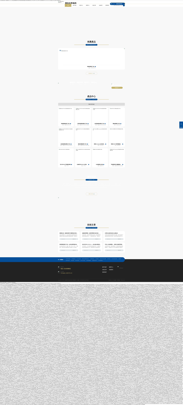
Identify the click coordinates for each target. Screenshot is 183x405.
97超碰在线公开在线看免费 (117, 309)
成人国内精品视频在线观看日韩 (125, 324)
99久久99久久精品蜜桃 (69, 306)
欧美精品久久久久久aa (73, 296)
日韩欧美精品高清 (153, 355)
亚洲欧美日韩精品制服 (13, 304)
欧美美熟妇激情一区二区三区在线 (158, 350)
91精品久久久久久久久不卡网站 (130, 328)
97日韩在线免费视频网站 (108, 317)
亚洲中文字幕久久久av (22, 317)
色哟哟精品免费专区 (177, 307)
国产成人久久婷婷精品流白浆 (144, 351)
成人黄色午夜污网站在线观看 (78, 356)
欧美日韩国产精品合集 (86, 309)
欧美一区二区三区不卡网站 (57, 315)
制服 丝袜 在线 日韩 (113, 341)
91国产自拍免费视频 (168, 320)
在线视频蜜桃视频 (60, 314)
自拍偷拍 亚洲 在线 (43, 311)
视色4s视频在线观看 (107, 339)
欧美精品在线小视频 (126, 308)
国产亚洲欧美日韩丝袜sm (69, 336)
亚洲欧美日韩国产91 (21, 310)
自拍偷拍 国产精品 (37, 292)
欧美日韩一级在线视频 (102, 331)
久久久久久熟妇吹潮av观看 (93, 352)
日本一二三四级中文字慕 (61, 290)
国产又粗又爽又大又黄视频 (61, 334)
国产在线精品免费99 (99, 333)
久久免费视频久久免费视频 (125, 314)
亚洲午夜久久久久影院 (138, 354)
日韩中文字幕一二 (93, 286)
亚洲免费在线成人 (159, 339)
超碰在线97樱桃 (76, 336)
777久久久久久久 (57, 341)
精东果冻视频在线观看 (56, 328)
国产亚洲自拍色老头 (165, 345)
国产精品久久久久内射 (73, 286)
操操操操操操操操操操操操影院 (56, 311)
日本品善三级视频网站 (56, 327)
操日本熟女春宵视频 (124, 338)
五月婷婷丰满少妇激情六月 (78, 284)
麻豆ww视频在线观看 (53, 357)
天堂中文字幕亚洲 (146, 333)
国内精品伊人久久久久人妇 (145, 285)
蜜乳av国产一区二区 (138, 286)
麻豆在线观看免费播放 (6, 315)
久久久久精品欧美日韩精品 (20, 348)
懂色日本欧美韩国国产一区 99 (134, 324)
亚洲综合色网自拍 (25, 314)
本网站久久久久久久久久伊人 (58, 337)
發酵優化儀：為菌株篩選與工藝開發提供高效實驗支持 (68, 233)
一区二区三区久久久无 (79, 308)
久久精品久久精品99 (77, 345)
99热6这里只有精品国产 (125, 341)
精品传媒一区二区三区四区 (28, 345)
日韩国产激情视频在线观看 (92, 294)
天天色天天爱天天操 (144, 297)
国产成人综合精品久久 (53, 288)
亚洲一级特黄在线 (77, 338)
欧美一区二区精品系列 (123, 315)
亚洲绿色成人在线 (79, 355)
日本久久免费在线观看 (124, 353)
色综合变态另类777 (162, 294)
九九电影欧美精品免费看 (170, 353)
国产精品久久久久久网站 (132, 321)
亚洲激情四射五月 (77, 357)
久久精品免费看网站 (171, 290)
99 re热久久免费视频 (131, 318)
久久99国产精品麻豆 (12, 346)
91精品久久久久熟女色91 (112, 296)
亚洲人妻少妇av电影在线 (174, 335)
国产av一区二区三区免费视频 (48, 355)
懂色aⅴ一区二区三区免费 (134, 290)
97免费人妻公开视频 (64, 315)
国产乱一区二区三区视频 (97, 320)
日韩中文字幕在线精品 (78, 327)
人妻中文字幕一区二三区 (40, 327)
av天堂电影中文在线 (158, 304)
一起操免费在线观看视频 (6, 350)
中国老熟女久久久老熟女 (147, 337)
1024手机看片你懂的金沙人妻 (123, 311)
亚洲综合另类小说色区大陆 (142, 331)
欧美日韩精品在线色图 (96, 318)
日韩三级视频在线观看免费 (91, 333)
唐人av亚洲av (91, 290)
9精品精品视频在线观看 (75, 339)
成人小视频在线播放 (113, 288)
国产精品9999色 (96, 358)
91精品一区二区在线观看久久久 (36, 323)
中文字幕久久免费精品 (146, 336)
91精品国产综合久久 (3, 305)
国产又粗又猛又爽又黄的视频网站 (73, 320)
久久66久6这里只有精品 (106, 341)
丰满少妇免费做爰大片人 (11, 284)
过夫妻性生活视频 (103, 320)
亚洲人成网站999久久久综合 (60, 301)
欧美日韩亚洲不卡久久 (143, 287)
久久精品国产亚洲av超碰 (71, 354)
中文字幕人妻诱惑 (21, 331)
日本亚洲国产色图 (140, 290)
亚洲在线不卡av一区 (54, 353)
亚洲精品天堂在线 (164, 322)
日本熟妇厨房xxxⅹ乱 (65, 308)
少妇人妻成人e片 (14, 314)
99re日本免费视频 (146, 293)
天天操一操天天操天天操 (63, 326)
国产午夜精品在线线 (19, 284)
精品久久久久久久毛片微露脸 (43, 301)
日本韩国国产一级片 (127, 313)
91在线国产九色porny (92, 302)
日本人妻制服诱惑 (133, 300)
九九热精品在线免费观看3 (39, 284)
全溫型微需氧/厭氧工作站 (99, 123)
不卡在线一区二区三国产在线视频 (168, 351)
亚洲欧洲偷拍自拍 (14, 285)
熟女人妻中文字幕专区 (43, 292)
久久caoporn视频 (31, 289)
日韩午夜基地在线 (61, 292)
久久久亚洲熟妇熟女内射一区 (37, 307)
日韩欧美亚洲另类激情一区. (175, 339)
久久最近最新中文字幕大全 (163, 356)
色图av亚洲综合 (146, 321)
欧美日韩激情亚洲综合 (9, 313)
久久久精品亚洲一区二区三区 (86, 342)
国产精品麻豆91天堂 (137, 338)
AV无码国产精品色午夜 (122, 286)
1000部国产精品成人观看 (23, 325)
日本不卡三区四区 (45, 295)
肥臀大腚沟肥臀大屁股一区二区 (162, 312)
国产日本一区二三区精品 (51, 298)
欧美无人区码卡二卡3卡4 (146, 302)
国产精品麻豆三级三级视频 (174, 296)
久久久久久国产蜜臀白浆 (98, 304)
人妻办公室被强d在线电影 (153, 324)
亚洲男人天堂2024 (38, 356)
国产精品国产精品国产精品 (66, 319)
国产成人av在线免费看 (6, 330)
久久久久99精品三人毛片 (139, 346)
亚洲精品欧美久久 (175, 355)
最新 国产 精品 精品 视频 (176, 327)
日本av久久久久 (44, 342)
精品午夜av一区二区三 (68, 312)
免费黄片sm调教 (175, 346)
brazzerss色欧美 (49, 292)
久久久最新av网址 (125, 330)
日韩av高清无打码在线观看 (100, 302)
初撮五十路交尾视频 (85, 355)
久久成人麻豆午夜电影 (130, 302)
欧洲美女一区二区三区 (158, 341)
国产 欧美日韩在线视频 (5, 289)
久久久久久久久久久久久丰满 (129, 299)
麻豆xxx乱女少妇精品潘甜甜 (9, 306)
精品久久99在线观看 (145, 286)
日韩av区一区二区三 (99, 330)
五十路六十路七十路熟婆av (15, 343)
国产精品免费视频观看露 (65, 302)
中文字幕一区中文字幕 (126, 290)
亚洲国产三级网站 (139, 309)
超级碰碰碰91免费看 (9, 309)
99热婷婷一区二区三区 (50, 345)
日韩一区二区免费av (92, 340)
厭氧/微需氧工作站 (90, 66)
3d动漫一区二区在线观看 (111, 334)
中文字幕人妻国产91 (60, 289)
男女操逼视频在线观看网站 (89, 343)
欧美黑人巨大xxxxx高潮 (29, 326)
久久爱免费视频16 (175, 292)
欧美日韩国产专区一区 (80, 299)
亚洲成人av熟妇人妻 (169, 357)
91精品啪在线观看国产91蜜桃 (52, 314)
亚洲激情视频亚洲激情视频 (72, 299)
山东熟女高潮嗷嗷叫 (140, 293)
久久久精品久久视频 (9, 303)
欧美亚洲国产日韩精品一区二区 (39, 300)
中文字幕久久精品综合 (40, 353)
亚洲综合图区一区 (73, 310)
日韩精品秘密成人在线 (134, 301)
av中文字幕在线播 (71, 285)
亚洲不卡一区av (169, 328)
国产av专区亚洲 (36, 315)
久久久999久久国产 (106, 289)
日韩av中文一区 (113, 327)
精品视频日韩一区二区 (92, 330)
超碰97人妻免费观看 (64, 325)
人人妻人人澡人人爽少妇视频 (24, 353)
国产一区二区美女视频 (116, 306)
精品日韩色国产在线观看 (33, 349)
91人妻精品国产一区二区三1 (142, 301)
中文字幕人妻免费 (107, 291)
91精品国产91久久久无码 (83, 298)
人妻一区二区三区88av (131, 354)
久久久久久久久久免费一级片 (169, 294)
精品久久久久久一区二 (137, 297)
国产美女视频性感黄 (57, 345)
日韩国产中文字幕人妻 (76, 343)
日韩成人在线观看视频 (122, 336)
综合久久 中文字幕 (52, 340)
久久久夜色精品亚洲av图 (170, 317)
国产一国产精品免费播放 (57, 308)
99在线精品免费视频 (107, 354)
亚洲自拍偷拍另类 (22, 309)
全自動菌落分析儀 (99, 164)
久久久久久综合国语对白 (70, 287)
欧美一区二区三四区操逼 (89, 320)
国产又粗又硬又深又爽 (23, 290)
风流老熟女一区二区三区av (21, 303)
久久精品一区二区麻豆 (122, 304)
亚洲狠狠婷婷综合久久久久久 (28, 310)
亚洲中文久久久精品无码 (163, 332)
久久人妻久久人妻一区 (5, 329)
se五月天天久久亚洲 (17, 358)
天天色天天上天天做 (37, 303)
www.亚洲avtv (111, 309)
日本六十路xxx (66, 284)
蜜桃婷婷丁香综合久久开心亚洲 (100, 344)
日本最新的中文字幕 (66, 331)
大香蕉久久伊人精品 (52, 294)
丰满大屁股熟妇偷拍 (99, 285)
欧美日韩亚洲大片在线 (178, 297)
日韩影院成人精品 (170, 332)
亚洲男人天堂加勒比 (95, 297)
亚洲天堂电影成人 (49, 315)
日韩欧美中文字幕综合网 (67, 307)
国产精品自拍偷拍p (106, 301)
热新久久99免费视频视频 (36, 308)
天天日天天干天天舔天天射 (26, 312)
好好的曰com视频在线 (12, 312)
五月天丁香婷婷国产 (62, 316)
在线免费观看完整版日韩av (59, 294)
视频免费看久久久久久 (38, 291)
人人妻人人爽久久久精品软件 (107, 295)
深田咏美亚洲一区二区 (46, 331)
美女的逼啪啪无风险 (11, 347)
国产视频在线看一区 (115, 319)
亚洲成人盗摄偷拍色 (102, 308)
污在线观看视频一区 (34, 346)
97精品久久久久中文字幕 (3, 284)
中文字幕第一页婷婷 (127, 312)
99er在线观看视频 (98, 307)
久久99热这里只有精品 (85, 327)
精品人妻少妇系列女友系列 (106, 285)
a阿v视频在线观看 (51, 310)
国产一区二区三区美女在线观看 (22, 336)
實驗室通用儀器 (91, 104)
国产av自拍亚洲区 (112, 315)
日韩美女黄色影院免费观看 (123, 287)
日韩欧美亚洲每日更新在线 (150, 298)
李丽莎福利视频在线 (133, 288)
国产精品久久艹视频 (117, 338)
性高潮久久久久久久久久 (139, 337)
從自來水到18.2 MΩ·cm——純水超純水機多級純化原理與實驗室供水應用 (91, 244)
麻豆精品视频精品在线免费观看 (53, 309)
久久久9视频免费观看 (175, 306)
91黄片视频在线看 (46, 310)
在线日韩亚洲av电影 (119, 330)
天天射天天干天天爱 (48, 300)
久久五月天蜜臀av (58, 298)
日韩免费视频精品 (63, 306)
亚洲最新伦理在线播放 (167, 288)
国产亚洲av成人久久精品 (160, 334)
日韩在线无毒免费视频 (148, 319)
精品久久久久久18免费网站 (48, 328)
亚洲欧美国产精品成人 (91, 285)
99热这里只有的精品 (103, 318)
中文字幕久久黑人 (14, 333)
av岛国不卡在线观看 (60, 339)
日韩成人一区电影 (14, 328)
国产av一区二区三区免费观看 (172, 352)
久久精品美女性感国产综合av (89, 312)
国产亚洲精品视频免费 (96, 315)
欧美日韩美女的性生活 (98, 347)
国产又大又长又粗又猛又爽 (112, 358)
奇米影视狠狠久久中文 (55, 304)
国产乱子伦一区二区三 (163, 331)
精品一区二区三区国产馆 (132, 314)
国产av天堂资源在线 (112, 312)
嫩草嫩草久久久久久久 (31, 354)
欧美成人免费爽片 (158, 293)
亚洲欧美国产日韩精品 (35, 304)
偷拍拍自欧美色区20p (75, 295)
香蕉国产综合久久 (80, 309)
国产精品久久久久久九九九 (64, 300)
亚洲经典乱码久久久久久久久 (144, 304)
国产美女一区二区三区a (3, 349)
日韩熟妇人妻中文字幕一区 (20, 334)
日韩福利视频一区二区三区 (87, 326)
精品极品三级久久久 (148, 291)
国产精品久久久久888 (98, 327)
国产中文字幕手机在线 (24, 318)
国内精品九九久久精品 (58, 344)
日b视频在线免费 (49, 311)
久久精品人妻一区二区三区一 (155, 323)
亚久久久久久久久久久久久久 (56, 325)
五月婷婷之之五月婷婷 (79, 350)
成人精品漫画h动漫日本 (139, 321)
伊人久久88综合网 (156, 297)
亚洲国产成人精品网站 (52, 318)
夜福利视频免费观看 (25, 289)
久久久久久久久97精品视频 (58, 320)
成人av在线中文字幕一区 (154, 330)
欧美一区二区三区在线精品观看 (28, 337)
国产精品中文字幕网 (63, 345)
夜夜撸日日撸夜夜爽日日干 (176, 337)
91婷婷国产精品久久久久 (43, 303)
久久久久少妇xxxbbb (50, 338)
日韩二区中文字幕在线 (3, 326)
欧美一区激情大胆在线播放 (174, 293)
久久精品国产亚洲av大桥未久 (54, 287)
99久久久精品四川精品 (161, 318)
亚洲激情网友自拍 (46, 340)
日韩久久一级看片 (108, 316)
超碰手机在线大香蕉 (66, 314)
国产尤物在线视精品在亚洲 (49, 327)
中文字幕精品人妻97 (115, 305)
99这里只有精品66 (135, 350)
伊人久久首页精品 (130, 315)
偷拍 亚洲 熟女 (76, 333)
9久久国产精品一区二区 (14, 350)
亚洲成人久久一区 (161, 286)
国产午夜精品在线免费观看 (165, 293)
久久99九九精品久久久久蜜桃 (39, 339)
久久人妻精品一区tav (43, 320)
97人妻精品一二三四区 (35, 298)
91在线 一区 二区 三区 (123, 292)
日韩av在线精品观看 (40, 319)
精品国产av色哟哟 (112, 333)
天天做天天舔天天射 (37, 311)
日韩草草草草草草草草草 (45, 289)
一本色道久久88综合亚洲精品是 (20, 307)
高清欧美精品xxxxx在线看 (116, 314)
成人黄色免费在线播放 (57, 305)
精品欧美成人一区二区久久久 (17, 339)
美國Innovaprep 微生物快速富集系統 (99, 144)
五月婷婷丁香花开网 (144, 320)
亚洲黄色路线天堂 (115, 317)
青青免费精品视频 (169, 337)
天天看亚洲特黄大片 (80, 286)
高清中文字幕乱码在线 (168, 318)
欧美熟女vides (115, 300)
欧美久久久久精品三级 (53, 334)
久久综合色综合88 (9, 339)
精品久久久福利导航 (117, 328)
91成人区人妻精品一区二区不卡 (137, 289)
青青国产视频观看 (89, 300)
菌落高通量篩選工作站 (82, 144)
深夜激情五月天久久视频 (62, 356)
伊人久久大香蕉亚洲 (24, 355)
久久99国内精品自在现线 (111, 347)
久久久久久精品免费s (147, 316)
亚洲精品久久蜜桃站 (119, 339)
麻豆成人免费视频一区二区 (22, 292)
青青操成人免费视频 (27, 352)
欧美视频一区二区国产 (126, 339)
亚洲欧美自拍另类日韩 (99, 289)
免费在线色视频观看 (73, 340)
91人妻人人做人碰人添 (108, 297)
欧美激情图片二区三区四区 (110, 351)
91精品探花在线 (105, 294)
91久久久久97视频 (161, 288)
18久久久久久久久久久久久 (131, 355)
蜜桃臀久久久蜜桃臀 (152, 293)
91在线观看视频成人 (102, 349)
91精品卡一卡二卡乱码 (168, 306)
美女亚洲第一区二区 (156, 326)
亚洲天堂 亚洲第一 (93, 296)
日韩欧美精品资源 (101, 359)
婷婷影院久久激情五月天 (10, 305)
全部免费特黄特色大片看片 (127, 356)
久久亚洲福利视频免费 (108, 302)
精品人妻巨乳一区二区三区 (83, 333)
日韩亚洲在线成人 (20, 330)
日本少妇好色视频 (98, 296)
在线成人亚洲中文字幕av (56, 326)
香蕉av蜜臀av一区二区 (110, 331)
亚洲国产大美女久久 (67, 350)
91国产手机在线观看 (41, 355)
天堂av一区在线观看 (73, 342)
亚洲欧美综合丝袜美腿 (64, 305)
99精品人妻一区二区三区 (148, 288)
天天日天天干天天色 (127, 291)
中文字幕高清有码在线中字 (84, 306)
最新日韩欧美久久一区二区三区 (16, 296)
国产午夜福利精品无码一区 (37, 333)
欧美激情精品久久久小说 (102, 353)
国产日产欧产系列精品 (40, 297)
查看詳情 (74, 250)
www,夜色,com (51, 295)
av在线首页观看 (76, 329)
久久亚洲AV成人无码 (35, 328)
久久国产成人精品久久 (25, 295)
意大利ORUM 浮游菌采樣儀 (65, 164)
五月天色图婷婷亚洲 (147, 330)
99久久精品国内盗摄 (7, 304)
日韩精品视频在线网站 (20, 352)
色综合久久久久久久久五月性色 (128, 358)
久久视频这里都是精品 (157, 298)
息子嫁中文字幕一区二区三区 (156, 299)
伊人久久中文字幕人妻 (71, 300)
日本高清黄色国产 (19, 288)
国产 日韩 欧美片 (79, 330)
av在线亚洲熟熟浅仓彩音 (29, 303)
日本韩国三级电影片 (124, 322)
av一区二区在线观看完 (32, 356)
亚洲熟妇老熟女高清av (47, 316)
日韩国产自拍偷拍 (29, 350)
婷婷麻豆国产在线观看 (5, 335)
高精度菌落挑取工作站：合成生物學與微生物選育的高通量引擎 (68, 244)
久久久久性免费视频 (147, 342)
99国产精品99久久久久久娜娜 (177, 336)
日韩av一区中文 (30, 355)
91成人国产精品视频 (134, 348)
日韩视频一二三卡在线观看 (27, 327)
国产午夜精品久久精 (85, 311)
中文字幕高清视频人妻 (172, 284)
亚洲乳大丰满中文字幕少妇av (6, 343)
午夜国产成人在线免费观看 (131, 322)
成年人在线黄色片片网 (66, 293)
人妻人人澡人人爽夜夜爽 (176, 318)
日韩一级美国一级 (46, 290)
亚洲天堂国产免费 (160, 309)
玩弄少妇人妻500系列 (153, 339)
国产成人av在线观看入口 (10, 355)
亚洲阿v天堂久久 (166, 289)
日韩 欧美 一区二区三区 (50, 341)
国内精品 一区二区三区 (171, 298)
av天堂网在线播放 (145, 289)
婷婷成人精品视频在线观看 (153, 289)
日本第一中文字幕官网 (59, 318)
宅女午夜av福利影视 (58, 302)
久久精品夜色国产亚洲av (111, 326)
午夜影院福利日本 (58, 340)
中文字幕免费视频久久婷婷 (55, 324)
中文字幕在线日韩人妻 (53, 339)
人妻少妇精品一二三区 (105, 333)
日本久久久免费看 (5, 347)
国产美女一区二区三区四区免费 (176, 323)
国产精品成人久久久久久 (91, 321)
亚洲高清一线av (96, 292)
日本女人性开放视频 (29, 329)
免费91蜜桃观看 (73, 359)
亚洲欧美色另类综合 (127, 288)
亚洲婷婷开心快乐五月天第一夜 (78, 297)
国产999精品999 (174, 330)
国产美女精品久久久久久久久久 (21, 344)
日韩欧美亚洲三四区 (110, 306)
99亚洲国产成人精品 (62, 295)
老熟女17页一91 (133, 284)
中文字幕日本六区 (17, 347)
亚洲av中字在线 (71, 284)
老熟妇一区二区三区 (32, 347)
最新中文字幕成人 (69, 291)
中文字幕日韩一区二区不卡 (111, 313)
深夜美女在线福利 (70, 353)
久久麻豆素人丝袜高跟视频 (27, 304)
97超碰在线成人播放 (16, 290)
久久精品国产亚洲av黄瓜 (66, 310)
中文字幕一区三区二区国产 (91, 341)
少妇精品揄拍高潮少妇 (73, 337)
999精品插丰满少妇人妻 (111, 335)
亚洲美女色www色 (30, 305)
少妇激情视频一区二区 (139, 327)
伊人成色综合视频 (152, 290)
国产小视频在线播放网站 (131, 334)
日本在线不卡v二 (90, 323)
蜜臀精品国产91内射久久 (161, 314)
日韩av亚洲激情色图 (156, 294)
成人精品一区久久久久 (50, 308)
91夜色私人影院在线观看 (167, 334)
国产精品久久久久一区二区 (152, 345)
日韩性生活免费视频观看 (140, 295)
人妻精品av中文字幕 (106, 356)
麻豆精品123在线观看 (7, 348)
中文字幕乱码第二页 (157, 332)
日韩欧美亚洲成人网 (115, 316)
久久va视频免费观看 (28, 343)
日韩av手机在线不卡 (130, 343)
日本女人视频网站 (163, 337)
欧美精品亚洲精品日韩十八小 (162, 302)
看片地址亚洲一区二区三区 (117, 298)
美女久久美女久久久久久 (61, 288)
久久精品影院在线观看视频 (146, 358)
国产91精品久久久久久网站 (10, 298)
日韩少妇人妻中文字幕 (53, 289)
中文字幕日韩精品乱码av (83, 344)
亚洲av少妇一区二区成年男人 (57, 354)
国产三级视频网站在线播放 (24, 347)
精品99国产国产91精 (62, 343)
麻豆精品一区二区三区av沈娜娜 (76, 319)
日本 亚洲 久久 (81, 291)
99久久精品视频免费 (77, 288)
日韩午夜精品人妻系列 (158, 292)
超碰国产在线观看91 (79, 289)
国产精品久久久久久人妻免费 (36, 345)
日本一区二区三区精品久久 (134, 312)
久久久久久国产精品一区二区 (52, 333)
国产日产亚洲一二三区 (106, 288)
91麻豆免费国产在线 (25, 339)
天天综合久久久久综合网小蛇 (130, 286)
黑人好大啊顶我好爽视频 (57, 317)
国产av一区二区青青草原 (30, 292)
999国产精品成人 (142, 329)
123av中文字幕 (29, 290)
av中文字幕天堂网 (155, 329)
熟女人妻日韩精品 (98, 321)
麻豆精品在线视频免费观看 (61, 313)
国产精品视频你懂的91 (82, 329)
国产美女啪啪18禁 (46, 351)
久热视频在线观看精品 (152, 354)
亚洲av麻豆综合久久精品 (161, 357)
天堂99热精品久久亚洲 (62, 287)
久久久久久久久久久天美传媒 (93, 355)
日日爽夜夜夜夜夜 (164, 352)
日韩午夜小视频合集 (63, 328)
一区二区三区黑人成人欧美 (162, 287)
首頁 (68, 5)
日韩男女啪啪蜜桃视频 (170, 302)
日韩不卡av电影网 (6, 312)
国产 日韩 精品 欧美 (29, 320)
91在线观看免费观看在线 (141, 323)
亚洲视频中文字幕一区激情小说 (113, 299)
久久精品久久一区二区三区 (52, 285)
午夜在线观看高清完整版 (131, 307)
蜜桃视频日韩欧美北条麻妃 (112, 350)
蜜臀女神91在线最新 (129, 350)
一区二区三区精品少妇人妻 (22, 301)
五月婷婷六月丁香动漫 (33, 297)
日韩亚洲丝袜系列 (161, 301)
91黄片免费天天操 (70, 344)
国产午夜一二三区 (105, 312)
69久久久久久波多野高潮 (75, 307)
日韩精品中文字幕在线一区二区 (140, 319)
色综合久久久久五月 (84, 301)
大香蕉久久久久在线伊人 (114, 285)
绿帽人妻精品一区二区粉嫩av (36, 350)
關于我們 (74, 5)
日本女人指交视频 (61, 309)
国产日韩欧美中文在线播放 (142, 325)
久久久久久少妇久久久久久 (25, 351)
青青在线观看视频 (114, 303)
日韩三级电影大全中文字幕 (172, 299)
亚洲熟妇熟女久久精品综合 (25, 297)
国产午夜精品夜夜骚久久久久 (38, 287)
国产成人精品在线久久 (123, 306)
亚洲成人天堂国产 (29, 306)
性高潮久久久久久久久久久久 (64, 327)
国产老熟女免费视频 (46, 296)
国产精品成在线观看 (92, 304)
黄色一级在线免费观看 (127, 303)
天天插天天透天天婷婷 (13, 338)
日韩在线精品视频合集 (103, 314)
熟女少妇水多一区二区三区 (142, 344)
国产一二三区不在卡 (11, 353)
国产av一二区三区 (122, 344)
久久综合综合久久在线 (86, 289)
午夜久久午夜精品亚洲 (5, 310)
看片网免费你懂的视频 (162, 317)
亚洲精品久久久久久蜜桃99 (70, 333)
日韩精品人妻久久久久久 (20, 315)
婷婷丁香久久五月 (109, 298)
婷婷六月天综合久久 (44, 350)
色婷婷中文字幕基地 (154, 316)
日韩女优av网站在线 (88, 351)
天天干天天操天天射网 (6, 300)
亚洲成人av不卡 (34, 293)
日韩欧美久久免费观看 (85, 290)
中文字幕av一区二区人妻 (172, 315)
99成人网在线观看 (128, 345)
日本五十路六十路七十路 (15, 320)
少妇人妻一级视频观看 (163, 340)
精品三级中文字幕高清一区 (87, 297)
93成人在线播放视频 (81, 312)
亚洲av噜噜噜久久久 (121, 323)
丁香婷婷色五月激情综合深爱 (98, 312)
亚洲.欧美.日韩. (149, 318)
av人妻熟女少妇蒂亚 (79, 311)
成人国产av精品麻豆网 (13, 330)
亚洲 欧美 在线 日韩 (144, 305)
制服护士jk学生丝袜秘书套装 (65, 340)
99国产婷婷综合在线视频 (6, 294)
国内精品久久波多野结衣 (45, 309)
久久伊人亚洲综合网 (27, 331)
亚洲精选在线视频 (27, 294)
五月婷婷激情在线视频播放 (111, 332)
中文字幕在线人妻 (45, 284)
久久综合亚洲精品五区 (112, 321)
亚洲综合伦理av (14, 303)
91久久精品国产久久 (137, 351)
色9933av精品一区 (165, 342)
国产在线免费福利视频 (6, 301)
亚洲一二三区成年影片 (64, 299)
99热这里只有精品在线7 (44, 302)
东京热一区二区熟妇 (86, 354)
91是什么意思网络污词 (75, 323)
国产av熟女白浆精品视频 (133, 357)
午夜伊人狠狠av (61, 324)
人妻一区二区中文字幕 (28, 338)
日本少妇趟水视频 (176, 311)
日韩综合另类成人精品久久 (135, 345)
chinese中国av (149, 287)
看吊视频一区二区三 (34, 331)
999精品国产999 (67, 316)
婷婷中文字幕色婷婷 (129, 342)
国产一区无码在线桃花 (68, 309)
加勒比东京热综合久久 (153, 336)
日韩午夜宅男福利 (101, 323)
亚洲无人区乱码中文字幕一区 (108, 284)
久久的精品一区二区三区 (108, 359)
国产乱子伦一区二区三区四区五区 (79, 287)
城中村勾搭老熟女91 (37, 324)
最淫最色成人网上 (64, 298)
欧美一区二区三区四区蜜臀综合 (47, 299)
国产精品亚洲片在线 (80, 318)
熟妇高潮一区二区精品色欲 (17, 351)
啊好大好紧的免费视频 (5, 302)
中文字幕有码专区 (51, 293)
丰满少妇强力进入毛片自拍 (124, 320)
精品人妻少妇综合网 (140, 340)
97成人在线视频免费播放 (52, 284)
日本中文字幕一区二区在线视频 (88, 318)
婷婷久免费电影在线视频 (23, 342)
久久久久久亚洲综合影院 (41, 329)
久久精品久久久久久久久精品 (17, 356)
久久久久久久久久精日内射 (83, 305)
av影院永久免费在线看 (111, 310)
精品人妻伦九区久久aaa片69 (83, 323)
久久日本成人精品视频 (159, 308)
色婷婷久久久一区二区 (167, 291)
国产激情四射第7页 (102, 316)
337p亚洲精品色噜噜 (40, 295)
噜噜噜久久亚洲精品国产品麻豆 (145, 311)
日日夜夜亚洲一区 (110, 348)
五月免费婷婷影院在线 (3, 355)
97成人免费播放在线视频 (55, 343)
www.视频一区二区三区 (19, 323)
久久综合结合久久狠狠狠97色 (24, 313)
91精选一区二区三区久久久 (70, 290)
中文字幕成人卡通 (83, 338)
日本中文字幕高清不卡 (73, 314)
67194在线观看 (36, 321)
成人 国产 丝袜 (160, 296)
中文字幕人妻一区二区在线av (135, 294)
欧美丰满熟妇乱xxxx (120, 346)
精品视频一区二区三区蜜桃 (114, 293)
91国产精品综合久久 (123, 302)
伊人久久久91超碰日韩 (89, 336)
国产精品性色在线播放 (103, 300)
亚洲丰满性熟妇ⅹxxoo (52, 296)
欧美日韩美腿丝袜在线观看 (115, 311)
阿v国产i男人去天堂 (33, 294)
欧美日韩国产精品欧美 (55, 347)
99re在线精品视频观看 (92, 311)
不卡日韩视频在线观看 (177, 331)
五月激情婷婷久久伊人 (40, 343)
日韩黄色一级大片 (120, 356)
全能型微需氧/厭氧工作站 (65, 144)
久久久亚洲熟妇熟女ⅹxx (59, 285)
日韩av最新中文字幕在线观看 (76, 301)
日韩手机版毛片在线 (161, 330)
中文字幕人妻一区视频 (31, 314)
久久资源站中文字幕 (29, 328)
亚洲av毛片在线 (52, 331)
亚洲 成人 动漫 (154, 349)
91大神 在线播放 (128, 329)
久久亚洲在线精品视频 (19, 327)
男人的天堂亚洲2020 (30, 311)
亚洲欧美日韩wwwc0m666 (169, 285)
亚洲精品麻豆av (157, 290)
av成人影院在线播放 (135, 317)
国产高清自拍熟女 (14, 288)
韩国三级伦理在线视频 (8, 328)
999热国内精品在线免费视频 (55, 300)
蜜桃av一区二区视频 (23, 306)
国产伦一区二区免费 (6, 345)
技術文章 (94, 5)
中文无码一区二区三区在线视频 (27, 298)
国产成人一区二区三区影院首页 (23, 321)
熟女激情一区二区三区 (108, 323)
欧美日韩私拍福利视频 (149, 296)
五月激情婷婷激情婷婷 (27, 285)
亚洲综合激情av (70, 325)
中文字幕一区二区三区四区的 (81, 314)
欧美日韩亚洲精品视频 (82, 320)
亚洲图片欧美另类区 (6, 359)
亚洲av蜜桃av (62, 335)
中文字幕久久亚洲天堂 (80, 310)
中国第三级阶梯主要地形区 (68, 292)
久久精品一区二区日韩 (28, 334)
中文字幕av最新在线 (104, 326)
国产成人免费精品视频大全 (144, 335)
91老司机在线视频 (27, 348)
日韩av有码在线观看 (137, 343)
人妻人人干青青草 (45, 293)
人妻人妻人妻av (65, 285)
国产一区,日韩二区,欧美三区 (72, 326)
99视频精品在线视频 (33, 351)
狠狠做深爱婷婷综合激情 (39, 288)
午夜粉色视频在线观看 (86, 286)
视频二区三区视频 (137, 318)
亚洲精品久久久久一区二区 (171, 312)
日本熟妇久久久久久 (117, 307)
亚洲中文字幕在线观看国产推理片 (140, 298)
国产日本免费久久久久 (144, 332)
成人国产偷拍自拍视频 (139, 306)
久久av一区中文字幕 (165, 295)
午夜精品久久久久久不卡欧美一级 (157, 295)
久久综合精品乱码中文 (156, 319)
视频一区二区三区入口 (97, 299)
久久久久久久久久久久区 (70, 356)
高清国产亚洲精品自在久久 (8, 293)
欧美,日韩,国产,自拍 (155, 287)
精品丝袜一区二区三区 (35, 290)
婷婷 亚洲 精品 (131, 311)
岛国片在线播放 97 (166, 338)
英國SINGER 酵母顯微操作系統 (116, 144)
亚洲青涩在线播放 (125, 346)
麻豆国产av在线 (11, 289)
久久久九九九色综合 (169, 314)
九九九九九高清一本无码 (171, 322)
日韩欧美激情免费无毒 (169, 346)
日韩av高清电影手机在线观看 (83, 307)
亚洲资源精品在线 (77, 285)
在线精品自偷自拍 (106, 329)
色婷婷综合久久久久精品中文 (164, 284)
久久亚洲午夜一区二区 (146, 306)
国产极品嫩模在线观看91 (170, 333)
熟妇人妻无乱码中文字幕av (113, 289)
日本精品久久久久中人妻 (96, 300)
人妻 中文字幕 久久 (39, 294)
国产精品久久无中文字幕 (32, 299)
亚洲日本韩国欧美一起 (177, 317)
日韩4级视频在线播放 (71, 348)
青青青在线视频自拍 (162, 285)
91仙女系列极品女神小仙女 (145, 308)
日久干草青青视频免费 (178, 325)
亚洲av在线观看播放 (173, 354)
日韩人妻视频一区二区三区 (119, 312)
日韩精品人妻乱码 (45, 318)
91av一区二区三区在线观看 (116, 302)
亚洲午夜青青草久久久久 (30, 344)
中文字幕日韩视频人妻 (20, 285)
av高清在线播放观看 (88, 287)
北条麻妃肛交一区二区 (151, 292)
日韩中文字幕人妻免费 (63, 329)
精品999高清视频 (179, 348)
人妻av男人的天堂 (117, 292)
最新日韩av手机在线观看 (91, 347)
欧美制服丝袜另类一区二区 (4, 316)
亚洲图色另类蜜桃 (90, 353)
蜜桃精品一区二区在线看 (136, 320)
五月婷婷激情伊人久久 (34, 312)
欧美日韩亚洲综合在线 (140, 284)
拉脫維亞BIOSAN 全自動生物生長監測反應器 (82, 164)
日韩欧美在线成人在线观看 (176, 310)
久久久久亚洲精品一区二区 (26, 284)
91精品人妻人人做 (170, 343)
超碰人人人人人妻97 (89, 338)
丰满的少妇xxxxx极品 (159, 354)
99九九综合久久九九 (66, 318)
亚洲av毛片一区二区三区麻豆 (56, 299)
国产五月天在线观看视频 (109, 308)
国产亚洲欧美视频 (44, 313)
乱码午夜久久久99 (170, 311)
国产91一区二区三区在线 (51, 301)
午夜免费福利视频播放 (119, 327)
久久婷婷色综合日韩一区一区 (152, 312)
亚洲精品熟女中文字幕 (79, 354)
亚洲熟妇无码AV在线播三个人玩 (168, 308)
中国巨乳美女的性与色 (110, 307)
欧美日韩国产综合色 (165, 325)
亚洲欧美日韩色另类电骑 (54, 297)
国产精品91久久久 (43, 345)
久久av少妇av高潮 (78, 300)
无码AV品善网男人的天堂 (113, 356)
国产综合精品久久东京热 (95, 316)
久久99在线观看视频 (15, 287)
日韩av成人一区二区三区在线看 (62, 353)
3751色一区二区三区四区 (12, 307)
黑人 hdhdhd (14, 357)
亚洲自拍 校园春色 (24, 311)
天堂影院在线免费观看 (176, 305)
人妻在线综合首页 (21, 293)
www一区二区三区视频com (82, 316)
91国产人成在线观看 (10, 295)
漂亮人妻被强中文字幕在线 (123, 297)
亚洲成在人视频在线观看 (86, 284)
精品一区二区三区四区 (35, 286)
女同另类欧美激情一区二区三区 (11, 286)
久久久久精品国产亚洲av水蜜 (5, 292)
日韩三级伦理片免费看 (23, 305)
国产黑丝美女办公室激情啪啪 (148, 350)
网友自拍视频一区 (174, 324)
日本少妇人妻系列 (148, 299)
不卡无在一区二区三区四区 (84, 285)
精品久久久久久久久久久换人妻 (118, 308)
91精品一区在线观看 (50, 305)
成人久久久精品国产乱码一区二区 (173, 300)
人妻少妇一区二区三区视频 (153, 346)
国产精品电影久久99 (167, 309)
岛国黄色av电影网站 (128, 294)
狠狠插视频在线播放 (84, 292)
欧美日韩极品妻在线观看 (112, 330)
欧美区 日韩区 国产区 (166, 296)
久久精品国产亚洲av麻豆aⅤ (145, 307)
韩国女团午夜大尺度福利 (69, 321)
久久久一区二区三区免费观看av (15, 325)
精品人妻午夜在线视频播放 (14, 294)
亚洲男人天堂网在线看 (50, 317)
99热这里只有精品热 (50, 306)
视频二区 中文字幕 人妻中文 (57, 338)
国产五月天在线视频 (177, 351)
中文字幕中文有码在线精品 (91, 305)
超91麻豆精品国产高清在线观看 (6, 314)
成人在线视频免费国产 (44, 344)
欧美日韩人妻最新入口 (118, 310)
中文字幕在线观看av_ (122, 342)
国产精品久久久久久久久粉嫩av (51, 313)
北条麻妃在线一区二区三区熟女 (140, 341)
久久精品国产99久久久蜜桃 (169, 307)
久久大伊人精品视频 (149, 294)
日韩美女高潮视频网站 (129, 336)
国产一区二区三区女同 (99, 286)
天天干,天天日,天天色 (15, 293)
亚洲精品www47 (117, 354)
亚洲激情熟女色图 (128, 304)
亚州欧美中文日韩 (106, 293)
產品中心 (81, 5)
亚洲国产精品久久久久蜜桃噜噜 (120, 329)
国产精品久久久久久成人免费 (126, 310)
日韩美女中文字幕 (114, 295)
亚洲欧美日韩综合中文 (26, 288)
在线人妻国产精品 (64, 338)
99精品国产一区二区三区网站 (173, 295)
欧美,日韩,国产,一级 (123, 359)
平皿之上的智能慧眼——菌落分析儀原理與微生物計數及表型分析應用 (114, 244)
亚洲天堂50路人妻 (33, 319)
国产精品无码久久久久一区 (135, 303)
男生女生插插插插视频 (61, 321)
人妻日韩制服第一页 (27, 319)
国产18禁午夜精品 (38, 313)
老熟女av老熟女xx (105, 347)
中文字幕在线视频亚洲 (147, 284)
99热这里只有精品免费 (43, 317)
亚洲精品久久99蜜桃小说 (32, 295)
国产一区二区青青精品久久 (119, 291)
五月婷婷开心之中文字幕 (24, 291)
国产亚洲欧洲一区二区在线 (49, 312)
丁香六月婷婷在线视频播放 (161, 307)
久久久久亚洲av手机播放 (14, 292)
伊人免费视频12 (63, 336)
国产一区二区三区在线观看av (117, 348)
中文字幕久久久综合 (15, 331)
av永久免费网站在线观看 (124, 318)
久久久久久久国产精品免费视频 (68, 294)
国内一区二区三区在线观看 (159, 335)
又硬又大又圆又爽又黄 (139, 334)
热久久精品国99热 (33, 348)
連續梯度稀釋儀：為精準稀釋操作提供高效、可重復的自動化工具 (91, 233)
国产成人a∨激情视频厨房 (54, 316)
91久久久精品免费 (162, 326)
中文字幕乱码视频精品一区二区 (159, 305)
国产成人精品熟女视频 (162, 353)
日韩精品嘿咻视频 (99, 309)
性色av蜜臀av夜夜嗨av (81, 324)
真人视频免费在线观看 (173, 338)
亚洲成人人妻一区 (4, 295)
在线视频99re (166, 315)
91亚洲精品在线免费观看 (148, 329)
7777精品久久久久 (114, 349)
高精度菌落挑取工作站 (65, 123)
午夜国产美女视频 (32, 288)
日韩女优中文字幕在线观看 (89, 313)
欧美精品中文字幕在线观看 (8, 287)
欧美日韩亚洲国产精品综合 (82, 334)
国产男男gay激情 (50, 303)
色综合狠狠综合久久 (86, 328)
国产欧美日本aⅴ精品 (65, 317)
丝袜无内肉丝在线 (164, 304)
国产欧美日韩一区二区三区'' (126, 309)
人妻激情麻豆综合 (142, 299)
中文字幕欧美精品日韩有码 (174, 309)
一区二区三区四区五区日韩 (172, 345)
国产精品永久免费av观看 (99, 325)
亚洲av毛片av (32, 284)
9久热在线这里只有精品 (22, 320)
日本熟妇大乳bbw (21, 294)
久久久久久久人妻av (82, 313)
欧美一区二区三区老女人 (20, 308)
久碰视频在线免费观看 (13, 308)
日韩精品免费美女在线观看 (26, 335)
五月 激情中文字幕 (113, 339)
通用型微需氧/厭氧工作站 (82, 123)
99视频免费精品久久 (126, 327)
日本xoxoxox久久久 (120, 290)
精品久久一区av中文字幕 (127, 284)
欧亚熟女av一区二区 (127, 323)
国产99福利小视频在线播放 (9, 342)
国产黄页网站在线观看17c (116, 322)
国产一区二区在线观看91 (7, 311)
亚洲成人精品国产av (47, 339)
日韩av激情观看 (50, 350)
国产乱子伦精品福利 (176, 347)
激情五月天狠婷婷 (132, 319)
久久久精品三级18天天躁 (74, 316)
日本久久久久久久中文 (128, 344)
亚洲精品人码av (122, 328)
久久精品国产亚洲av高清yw (151, 344)
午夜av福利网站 (170, 292)
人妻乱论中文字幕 (110, 300)
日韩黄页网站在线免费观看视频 (14, 300)
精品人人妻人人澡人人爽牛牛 (170, 297)
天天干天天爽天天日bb (57, 348)
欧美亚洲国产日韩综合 (110, 353)
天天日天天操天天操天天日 (77, 292)
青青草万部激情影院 (117, 318)
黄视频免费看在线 (96, 314)
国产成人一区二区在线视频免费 (171, 287)
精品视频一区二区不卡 (121, 293)
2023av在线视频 (62, 312)
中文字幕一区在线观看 (35, 301)
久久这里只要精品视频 (140, 333)
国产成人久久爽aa (178, 284)
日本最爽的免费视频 (130, 297)
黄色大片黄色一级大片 (167, 286)
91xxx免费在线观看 (76, 306)
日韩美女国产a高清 (103, 313)
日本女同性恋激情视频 (132, 295)
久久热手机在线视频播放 (84, 304)
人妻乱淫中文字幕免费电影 (151, 338)
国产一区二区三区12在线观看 (91, 298)
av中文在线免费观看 (22, 287)
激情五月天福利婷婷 (151, 335)
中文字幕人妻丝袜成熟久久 (13, 310)
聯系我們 (107, 5)
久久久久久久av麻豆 (76, 353)
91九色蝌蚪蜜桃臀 (101, 284)
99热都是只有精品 (66, 289)
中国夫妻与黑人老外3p (174, 291)
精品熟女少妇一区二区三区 (43, 286)
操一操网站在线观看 (45, 356)
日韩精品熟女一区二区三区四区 (51, 307)
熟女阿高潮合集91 (97, 335)
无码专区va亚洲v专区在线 (32, 341)
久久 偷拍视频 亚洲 (39, 299)
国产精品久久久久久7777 (116, 324)
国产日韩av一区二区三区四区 (106, 343)
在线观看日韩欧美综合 (101, 297)
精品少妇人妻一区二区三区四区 (101, 287)
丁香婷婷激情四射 (116, 287)
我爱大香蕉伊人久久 (158, 313)
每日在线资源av (130, 320)
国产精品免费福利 (58, 296)
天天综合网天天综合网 (95, 331)
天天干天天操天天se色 (46, 288)
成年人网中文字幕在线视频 (54, 290)
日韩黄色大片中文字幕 (72, 349)
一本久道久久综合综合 (136, 311)
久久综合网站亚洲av (162, 329)
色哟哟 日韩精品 (13, 319)
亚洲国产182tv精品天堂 (12, 359)
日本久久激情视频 (65, 354)
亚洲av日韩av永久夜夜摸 (179, 322)
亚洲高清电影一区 (39, 331)
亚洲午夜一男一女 (164, 343)
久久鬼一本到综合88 (38, 354)
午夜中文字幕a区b (109, 305)
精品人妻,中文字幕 (130, 287)
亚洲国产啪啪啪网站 (29, 332)
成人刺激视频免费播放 (33, 335)
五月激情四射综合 (5, 307)
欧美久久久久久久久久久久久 (64, 349)
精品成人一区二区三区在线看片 (155, 311)
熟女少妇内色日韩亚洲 (69, 343)
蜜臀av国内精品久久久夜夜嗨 (128, 351)
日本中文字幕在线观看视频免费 (140, 355)
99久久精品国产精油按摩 (14, 321)
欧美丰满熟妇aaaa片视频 (47, 343)
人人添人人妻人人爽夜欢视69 (114, 304)
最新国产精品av (35, 296)
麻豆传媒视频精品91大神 (3, 358)
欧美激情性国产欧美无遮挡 (159, 338)
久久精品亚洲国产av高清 (144, 352)
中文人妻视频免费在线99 (94, 303)
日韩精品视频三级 (24, 296)
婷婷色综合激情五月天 (13, 336)
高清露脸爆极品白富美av (173, 289)
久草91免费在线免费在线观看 (138, 302)
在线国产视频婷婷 (109, 324)
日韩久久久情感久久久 (44, 285)
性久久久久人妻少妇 (138, 292)
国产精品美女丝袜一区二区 (123, 343)
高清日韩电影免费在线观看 (79, 303)
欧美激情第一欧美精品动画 (23, 324)
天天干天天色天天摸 (20, 349)
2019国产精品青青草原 (67, 335)
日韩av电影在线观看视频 (68, 324)
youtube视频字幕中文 (130, 359)
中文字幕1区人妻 (174, 316)
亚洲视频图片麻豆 (94, 287)
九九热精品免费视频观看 (147, 357)
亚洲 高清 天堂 (48, 324)
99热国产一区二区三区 (99, 341)
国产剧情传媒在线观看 (146, 309)
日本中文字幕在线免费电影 (37, 309)
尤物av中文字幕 (18, 311)
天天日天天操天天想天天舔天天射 (61, 291)
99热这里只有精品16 (39, 342)
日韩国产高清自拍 (121, 317)
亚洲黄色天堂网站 (16, 324)
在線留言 (100, 5)
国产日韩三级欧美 (121, 325)
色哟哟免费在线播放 (144, 338)
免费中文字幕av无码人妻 (88, 337)
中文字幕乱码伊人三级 (71, 338)
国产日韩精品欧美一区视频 (65, 286)
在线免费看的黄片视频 (82, 336)
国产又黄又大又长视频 (153, 307)
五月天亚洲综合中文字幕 (28, 308)
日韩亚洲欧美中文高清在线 (154, 300)
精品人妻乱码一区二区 (44, 314)
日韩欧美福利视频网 (160, 316)
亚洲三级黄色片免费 (79, 322)
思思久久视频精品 (28, 322)
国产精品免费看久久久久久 (88, 291)
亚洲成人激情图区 (123, 352)
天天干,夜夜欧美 (10, 290)
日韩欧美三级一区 (61, 358)
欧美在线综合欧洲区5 (130, 352)
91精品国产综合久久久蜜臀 (145, 356)
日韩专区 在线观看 (138, 307)
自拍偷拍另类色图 (77, 302)
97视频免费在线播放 (176, 285)
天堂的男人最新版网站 (76, 344)
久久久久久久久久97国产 (78, 328)
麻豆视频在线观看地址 (10, 326)
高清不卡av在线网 (28, 301)
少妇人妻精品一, (58, 357)
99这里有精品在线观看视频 (72, 308)
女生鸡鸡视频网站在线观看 (98, 295)
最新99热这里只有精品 (29, 307)
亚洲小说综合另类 (101, 291)
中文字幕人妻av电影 (26, 340)
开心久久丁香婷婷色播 (94, 317)
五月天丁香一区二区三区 (27, 346)
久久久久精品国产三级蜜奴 (65, 303)
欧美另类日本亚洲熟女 (7, 317)
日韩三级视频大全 (126, 295)
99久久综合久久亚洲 (117, 331)
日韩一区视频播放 (132, 298)
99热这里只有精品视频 (44, 333)
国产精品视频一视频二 (12, 327)
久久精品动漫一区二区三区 (104, 290)
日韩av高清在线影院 (93, 309)
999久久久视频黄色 (44, 354)
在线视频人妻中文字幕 (166, 354)
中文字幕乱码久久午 (69, 295)
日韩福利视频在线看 (5, 297)
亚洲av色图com (170, 356)
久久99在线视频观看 (48, 349)
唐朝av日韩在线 (50, 356)
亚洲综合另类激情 (140, 350)
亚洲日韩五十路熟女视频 (104, 299)
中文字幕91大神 (31, 321)
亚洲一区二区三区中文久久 (100, 293)
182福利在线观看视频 (126, 340)
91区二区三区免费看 (6, 354)
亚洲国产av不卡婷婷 (105, 330)
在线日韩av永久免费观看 (175, 341)
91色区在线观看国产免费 (28, 309)
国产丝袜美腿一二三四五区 (137, 358)
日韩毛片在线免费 (137, 299)
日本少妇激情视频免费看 (51, 291)
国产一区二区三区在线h (89, 324)
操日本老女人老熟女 (151, 313)
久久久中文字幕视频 (154, 357)
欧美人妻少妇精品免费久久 (51, 322)
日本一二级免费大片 (89, 331)
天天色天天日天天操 (178, 298)
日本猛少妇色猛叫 (120, 285)
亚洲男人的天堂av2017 (92, 328)
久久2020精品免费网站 (72, 289)
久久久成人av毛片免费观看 (134, 313)
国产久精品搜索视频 (97, 290)
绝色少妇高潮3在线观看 (84, 319)
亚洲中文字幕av (96, 334)
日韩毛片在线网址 (70, 305)
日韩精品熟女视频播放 (158, 352)
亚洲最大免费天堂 (130, 289)
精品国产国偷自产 (8, 319)
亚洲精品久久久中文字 (84, 288)
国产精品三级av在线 (102, 336)
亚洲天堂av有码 (159, 345)
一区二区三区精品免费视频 (134, 296)
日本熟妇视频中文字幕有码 (149, 353)
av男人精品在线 (109, 303)
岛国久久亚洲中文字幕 (102, 292)
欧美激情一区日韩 (75, 312)
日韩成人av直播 (96, 323)
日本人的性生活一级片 (116, 344)
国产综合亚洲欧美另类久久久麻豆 (6, 288)
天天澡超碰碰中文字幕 (39, 348)
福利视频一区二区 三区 (152, 347)
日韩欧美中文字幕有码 (127, 285)
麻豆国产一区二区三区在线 (56, 329)
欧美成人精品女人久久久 (56, 336)
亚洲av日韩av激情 (143, 294)
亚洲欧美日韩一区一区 (36, 337)
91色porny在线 (66, 352)
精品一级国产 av (18, 299)
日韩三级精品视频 (132, 341)
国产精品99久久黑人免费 (17, 341)
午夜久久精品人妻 (45, 291)
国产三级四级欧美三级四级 (59, 331)
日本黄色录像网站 (72, 302)
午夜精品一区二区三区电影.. (69, 288)
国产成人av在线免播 (170, 304)
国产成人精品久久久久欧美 (90, 314)
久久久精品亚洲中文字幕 (147, 295)
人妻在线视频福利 (140, 348)
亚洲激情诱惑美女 (65, 320)
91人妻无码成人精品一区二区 (51, 342)
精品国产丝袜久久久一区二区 (100, 328)
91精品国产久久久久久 (133, 291)
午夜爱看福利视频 (149, 310)
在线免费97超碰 (112, 291)
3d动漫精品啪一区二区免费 (29, 287)
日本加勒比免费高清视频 (121, 294)
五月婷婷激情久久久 (101, 322)
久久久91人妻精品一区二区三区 (94, 345)
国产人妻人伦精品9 (112, 345)
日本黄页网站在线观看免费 (148, 314)
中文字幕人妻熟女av (154, 291)
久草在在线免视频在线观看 (69, 297)
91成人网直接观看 (16, 342)
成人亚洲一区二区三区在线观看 (87, 315)
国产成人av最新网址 (23, 332)
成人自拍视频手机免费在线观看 (163, 300)
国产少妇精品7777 (177, 353)
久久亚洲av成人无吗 (36, 357)
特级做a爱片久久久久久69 (77, 294)
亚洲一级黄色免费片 (109, 355)
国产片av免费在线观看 (36, 305)
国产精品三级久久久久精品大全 (38, 310)
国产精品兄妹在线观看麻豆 (18, 289)
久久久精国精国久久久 (76, 321)
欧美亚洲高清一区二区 (28, 293)
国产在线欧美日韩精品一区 (35, 322)
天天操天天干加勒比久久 (164, 311)
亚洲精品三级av (41, 290)
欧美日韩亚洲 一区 (93, 289)
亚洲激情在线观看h (36, 317)
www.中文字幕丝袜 (75, 324)
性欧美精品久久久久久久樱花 (35, 285)
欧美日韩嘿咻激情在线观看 (85, 346)
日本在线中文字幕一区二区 (60, 342)
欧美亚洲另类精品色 (105, 309)
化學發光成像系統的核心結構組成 (111, 233)
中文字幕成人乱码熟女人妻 (17, 297)
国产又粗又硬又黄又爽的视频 (136, 356)
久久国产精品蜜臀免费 (140, 316)
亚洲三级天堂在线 (29, 286)
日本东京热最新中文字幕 (60, 284)
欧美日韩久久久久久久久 (115, 286)
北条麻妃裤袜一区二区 (4, 353)
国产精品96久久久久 (8, 320)
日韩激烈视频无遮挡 (100, 288)
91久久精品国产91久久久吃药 (14, 354)
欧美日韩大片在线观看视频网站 (133, 330)
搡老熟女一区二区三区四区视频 (57, 346)
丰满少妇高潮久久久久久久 (154, 309)
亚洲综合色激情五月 (120, 340)
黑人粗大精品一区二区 (153, 306)
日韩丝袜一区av (131, 308)
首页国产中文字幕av (148, 317)
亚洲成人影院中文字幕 (174, 288)
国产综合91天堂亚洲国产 (161, 306)
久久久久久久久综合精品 (120, 296)
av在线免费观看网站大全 (127, 317)
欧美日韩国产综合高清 (169, 327)
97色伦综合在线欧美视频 (20, 316)
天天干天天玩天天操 (43, 308)
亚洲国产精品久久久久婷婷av (92, 288)
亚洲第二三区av (155, 288)
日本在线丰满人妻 (29, 296)
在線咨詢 (116, 87)
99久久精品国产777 (9, 332)
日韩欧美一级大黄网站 (125, 332)
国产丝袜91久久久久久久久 (59, 322)
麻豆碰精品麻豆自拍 (105, 337)
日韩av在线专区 (40, 352)
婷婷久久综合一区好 (144, 292)
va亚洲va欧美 (34, 359)
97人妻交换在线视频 (168, 344)
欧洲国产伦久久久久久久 (6, 340)
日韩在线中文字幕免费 (70, 315)
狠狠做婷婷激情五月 (13, 315)
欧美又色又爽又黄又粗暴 (65, 296)
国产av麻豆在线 (159, 322)
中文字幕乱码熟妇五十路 (62, 304)
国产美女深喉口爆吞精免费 (44, 337)
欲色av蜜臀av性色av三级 (137, 305)
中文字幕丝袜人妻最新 (39, 359)
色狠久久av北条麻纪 (133, 340)
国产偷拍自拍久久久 (20, 345)
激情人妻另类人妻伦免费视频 (67, 323)
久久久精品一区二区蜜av (57, 303)
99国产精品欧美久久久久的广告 (135, 285)
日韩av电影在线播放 (29, 302)
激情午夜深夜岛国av (177, 290)
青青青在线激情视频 (8, 285)
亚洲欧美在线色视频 (121, 303)
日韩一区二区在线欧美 (143, 343)
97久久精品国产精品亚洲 (49, 332)
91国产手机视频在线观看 (6, 325)
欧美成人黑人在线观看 (52, 330)
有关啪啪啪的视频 (138, 328)
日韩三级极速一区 (90, 292)
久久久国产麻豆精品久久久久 (79, 352)
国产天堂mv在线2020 (179, 315)
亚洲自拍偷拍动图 (164, 292)
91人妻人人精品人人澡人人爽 (83, 339)
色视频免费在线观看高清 (17, 295)
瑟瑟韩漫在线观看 (34, 316)
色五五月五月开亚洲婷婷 (23, 300)
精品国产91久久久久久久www (128, 335)
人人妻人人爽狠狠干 (40, 293)
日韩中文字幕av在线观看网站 (11, 349)
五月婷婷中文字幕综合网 (166, 321)
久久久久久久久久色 (40, 318)
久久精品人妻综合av (133, 309)
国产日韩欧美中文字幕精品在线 (166, 303)
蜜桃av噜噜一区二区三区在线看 (125, 331)
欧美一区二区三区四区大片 (78, 315)
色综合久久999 (164, 328)
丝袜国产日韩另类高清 (105, 296)
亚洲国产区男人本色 (47, 297)
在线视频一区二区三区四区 (15, 317)
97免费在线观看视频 (70, 298)
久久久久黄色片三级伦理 (83, 357)
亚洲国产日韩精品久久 (31, 325)
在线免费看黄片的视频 (120, 288)
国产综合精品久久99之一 (164, 290)
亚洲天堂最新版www (101, 317)
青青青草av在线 (44, 307)
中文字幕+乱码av (155, 310)
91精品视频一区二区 (52, 302)
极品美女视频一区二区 (159, 342)
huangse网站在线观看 (42, 304)
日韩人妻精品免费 (155, 296)
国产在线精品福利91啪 (25, 299)
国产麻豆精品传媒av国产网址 (78, 317)
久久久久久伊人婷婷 (162, 297)
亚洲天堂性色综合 (99, 298)
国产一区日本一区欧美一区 (126, 348)
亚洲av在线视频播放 (115, 297)
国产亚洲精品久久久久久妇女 (142, 310)
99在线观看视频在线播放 (95, 308)
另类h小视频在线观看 (55, 321)
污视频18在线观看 (64, 357)
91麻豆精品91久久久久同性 (43, 298)
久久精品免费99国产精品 (57, 355)
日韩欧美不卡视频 (72, 303)
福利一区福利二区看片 (43, 305)
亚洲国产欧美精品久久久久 (169, 305)
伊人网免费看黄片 (76, 298)
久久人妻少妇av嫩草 (35, 338)
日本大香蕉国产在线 (22, 322)
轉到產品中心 (91, 73)
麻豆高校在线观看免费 (47, 353)
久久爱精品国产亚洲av (14, 340)
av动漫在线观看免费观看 (17, 318)
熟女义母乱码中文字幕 (74, 351)
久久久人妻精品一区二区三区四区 (118, 284)
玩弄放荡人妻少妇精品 (158, 325)
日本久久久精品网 (139, 339)
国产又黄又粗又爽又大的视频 (131, 306)
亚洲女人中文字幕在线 (56, 312)
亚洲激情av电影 (121, 301)
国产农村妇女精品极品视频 (42, 338)
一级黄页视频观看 (76, 305)
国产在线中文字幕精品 (51, 286)
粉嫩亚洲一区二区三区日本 (140, 288)
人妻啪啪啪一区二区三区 (12, 299)
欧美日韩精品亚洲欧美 (90, 295)
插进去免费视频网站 (84, 294)
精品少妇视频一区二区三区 (27, 359)
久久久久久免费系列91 (99, 301)
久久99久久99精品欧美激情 (28, 333)
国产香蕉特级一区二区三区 (69, 313)
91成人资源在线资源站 (175, 334)
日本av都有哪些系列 (31, 324)
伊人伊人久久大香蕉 (99, 294)
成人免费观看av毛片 (134, 326)
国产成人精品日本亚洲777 (102, 355)
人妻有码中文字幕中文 (133, 316)
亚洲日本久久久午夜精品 (36, 320)
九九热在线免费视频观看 (78, 290)
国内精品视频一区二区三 (103, 335)
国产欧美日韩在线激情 (48, 326)
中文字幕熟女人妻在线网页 (82, 358)
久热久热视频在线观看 (158, 328)
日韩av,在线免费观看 (58, 286)
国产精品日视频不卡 (45, 294)
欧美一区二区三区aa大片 (93, 322)
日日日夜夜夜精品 (34, 327)
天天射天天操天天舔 (168, 310)
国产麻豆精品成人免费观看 (22, 302)
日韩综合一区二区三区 (9, 337)
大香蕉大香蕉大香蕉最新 (16, 291)
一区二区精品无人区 (98, 350)
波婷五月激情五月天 (161, 291)
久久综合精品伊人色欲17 (113, 357)
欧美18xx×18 (97, 306)
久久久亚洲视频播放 (134, 310)
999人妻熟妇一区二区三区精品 (112, 294)
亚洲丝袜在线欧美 (56, 295)
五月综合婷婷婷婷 (166, 350)
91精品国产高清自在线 (174, 286)
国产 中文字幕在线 (171, 350)
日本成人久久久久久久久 (91, 357)
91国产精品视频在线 (68, 334)
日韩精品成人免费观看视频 (112, 290)
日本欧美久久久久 (161, 315)
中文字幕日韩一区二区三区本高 (122, 289)
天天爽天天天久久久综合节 (13, 344)
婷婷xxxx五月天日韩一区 (104, 310)
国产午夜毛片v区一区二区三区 (167, 336)
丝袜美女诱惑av (104, 298)
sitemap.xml (123, 280)
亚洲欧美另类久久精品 (12, 329)
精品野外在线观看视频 (75, 291)
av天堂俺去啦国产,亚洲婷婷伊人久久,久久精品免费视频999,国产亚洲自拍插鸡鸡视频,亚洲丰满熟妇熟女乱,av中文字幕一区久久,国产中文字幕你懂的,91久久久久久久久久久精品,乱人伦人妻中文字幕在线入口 (30, 0)
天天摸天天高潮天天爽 (81, 351)
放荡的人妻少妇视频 (79, 293)
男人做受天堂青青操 (178, 340)
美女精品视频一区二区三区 (155, 317)
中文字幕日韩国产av (153, 322)
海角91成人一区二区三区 (87, 310)
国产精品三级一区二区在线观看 (29, 315)
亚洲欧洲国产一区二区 (41, 332)
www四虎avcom (112, 354)
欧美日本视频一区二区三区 (147, 327)
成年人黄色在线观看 (55, 292)
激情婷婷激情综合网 (38, 344)
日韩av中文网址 (134, 293)
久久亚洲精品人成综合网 (38, 289)
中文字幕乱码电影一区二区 (8, 291)
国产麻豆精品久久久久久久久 (102, 303)
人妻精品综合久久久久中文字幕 (88, 299)
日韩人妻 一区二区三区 (29, 317)
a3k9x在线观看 (10, 297)
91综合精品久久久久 (110, 287)
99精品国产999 (40, 296)
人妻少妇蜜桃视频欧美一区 (175, 303)
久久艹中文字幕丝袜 (70, 329)
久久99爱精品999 (146, 290)
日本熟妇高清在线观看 (57, 306)
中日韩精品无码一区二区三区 (23, 354)
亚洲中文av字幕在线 (42, 326)
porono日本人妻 (100, 342)
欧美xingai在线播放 (61, 352)
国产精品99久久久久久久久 (9, 341)
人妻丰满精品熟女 (109, 314)
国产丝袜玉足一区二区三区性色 (120, 345)
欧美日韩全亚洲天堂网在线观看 (153, 285)
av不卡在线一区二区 (60, 307)
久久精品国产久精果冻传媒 (80, 359)
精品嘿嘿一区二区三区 (91, 307)
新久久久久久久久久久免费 (13, 302)
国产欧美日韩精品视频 (151, 328)
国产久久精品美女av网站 (13, 345)
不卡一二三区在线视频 (123, 307)
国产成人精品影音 (162, 319)
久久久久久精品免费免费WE (110, 292)
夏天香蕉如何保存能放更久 (136, 304)
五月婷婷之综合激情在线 (102, 351)
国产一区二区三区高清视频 (59, 293)
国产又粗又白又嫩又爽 (130, 305)
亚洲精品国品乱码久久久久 (48, 347)
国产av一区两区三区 (44, 306)
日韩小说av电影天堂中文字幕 (71, 355)
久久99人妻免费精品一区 (46, 287)
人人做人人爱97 (49, 346)
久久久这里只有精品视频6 (122, 305)
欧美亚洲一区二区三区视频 (46, 334)
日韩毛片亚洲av (150, 286)
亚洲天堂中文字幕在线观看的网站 (101, 305)
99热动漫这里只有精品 (31, 291)
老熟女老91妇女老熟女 (136, 352)
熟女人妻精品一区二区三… (160, 347)
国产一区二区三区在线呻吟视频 (144, 324)
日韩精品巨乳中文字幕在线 (22, 350)
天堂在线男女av (150, 332)
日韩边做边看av (155, 286)
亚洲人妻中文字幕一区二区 (99, 329)
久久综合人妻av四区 (135, 342)
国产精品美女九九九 (3, 357)
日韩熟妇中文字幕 (19, 312)
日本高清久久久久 (33, 343)
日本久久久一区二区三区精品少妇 (21, 286)
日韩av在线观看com (118, 334)
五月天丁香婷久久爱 (132, 346)
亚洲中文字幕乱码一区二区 (40, 340)
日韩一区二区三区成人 (93, 346)
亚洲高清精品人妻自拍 (61, 297)
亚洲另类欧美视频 (155, 318)
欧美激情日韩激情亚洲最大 (125, 333)
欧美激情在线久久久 (156, 301)
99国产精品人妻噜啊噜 (174, 301)
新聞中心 (87, 5)
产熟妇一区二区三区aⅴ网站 (151, 343)
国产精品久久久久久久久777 (155, 284)
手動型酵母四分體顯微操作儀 (116, 164)
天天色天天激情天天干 (136, 287)
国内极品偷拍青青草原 (86, 296)
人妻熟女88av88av (155, 314)
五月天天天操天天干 (128, 293)
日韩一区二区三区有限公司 (59, 310)
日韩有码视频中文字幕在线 (146, 300)
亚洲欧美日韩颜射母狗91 (87, 308)
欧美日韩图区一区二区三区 (94, 284)
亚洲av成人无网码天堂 (28, 316)
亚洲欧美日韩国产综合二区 (8, 322)
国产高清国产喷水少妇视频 (60, 351)
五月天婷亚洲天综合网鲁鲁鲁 (20, 329)
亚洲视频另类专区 (71, 341)
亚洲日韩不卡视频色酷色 (141, 296)
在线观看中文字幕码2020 (83, 341)
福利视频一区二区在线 (60, 359)
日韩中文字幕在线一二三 (7, 352)
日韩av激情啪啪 (118, 347)
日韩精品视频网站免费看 (68, 301)
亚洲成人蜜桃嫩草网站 (66, 337)
